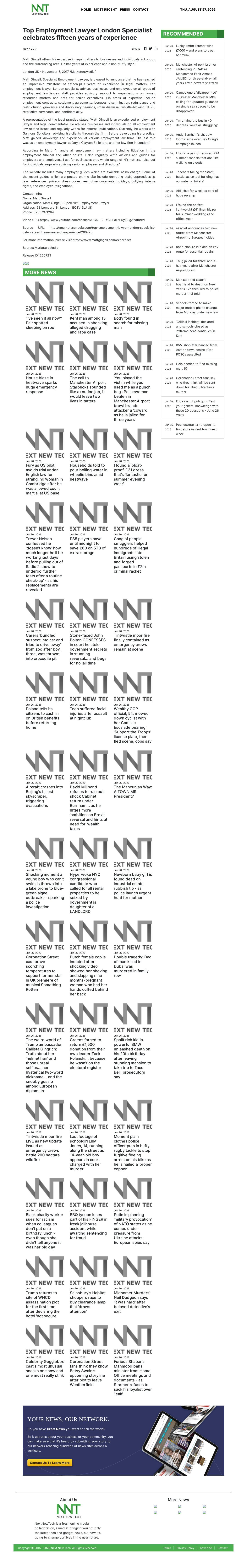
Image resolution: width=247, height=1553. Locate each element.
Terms (167, 1548)
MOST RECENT (105, 9)
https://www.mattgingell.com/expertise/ (102, 240)
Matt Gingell (32, 79)
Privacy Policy (185, 1548)
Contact (222, 1548)
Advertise (206, 1548)
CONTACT (141, 9)
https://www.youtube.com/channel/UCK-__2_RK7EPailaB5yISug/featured (92, 220)
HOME (86, 9)
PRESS (125, 9)
